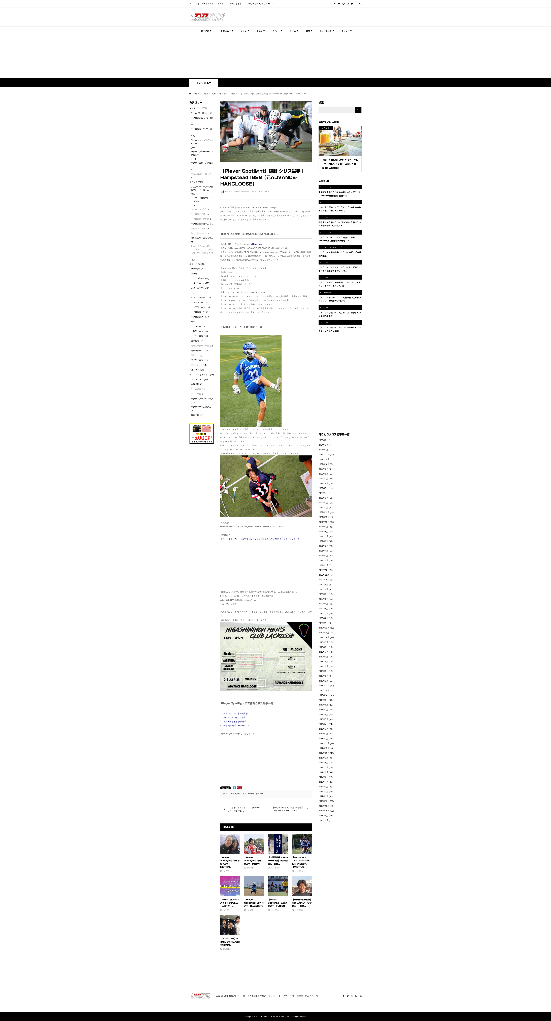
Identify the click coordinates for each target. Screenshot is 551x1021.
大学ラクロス (197, 331)
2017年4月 (323, 782)
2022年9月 (323, 469)
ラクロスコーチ (198, 312)
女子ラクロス (197, 336)
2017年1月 (323, 796)
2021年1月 (323, 565)
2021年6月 (323, 541)
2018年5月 (323, 719)
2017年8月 (323, 762)
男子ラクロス (197, 360)
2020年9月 (323, 584)
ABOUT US (221, 996)
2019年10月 (324, 637)
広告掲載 (252, 996)
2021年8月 (323, 531)
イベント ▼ (277, 31)
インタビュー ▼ (226, 31)
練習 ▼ (309, 31)
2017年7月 (323, 767)
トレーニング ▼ (327, 31)
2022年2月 (323, 502)
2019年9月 (323, 642)
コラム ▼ (260, 31)
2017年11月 (324, 748)
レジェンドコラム (199, 228)
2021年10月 (324, 522)
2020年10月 (324, 579)
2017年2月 (323, 791)
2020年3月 (323, 613)
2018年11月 (324, 690)
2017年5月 (323, 777)
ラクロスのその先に (200, 219)
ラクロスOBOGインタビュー (202, 119)
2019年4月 (323, 666)
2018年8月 (323, 705)
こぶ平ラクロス (198, 307)
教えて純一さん (198, 233)
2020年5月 (323, 604)
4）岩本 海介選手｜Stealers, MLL (235, 725)
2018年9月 (323, 700)
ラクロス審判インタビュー (202, 164)
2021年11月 (324, 517)
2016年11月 (324, 806)
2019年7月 (323, 652)
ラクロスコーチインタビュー (202, 130)
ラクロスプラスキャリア (202, 399)
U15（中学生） (198, 283)
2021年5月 (323, 546)
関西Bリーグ (196, 365)
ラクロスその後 (198, 214)
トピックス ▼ (205, 31)
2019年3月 (323, 671)
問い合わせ (273, 996)
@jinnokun (256, 244)
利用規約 (262, 996)
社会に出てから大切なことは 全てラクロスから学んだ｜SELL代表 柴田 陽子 (202, 251)
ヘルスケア (194, 370)
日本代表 (195, 341)
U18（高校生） (198, 288)
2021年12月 (324, 512)
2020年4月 (323, 608)
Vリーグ (194, 293)
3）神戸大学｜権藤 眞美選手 (233, 721)
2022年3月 (323, 498)
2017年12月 (324, 743)
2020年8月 (323, 589)
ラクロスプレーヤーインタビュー (250, 794)
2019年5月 (323, 661)
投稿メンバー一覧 (237, 996)
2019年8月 (323, 647)
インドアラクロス (199, 297)
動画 (193, 321)
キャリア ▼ (346, 31)
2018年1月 (323, 738)
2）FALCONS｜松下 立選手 (232, 717)
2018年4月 (323, 724)
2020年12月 (324, 570)
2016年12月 (324, 801)
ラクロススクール (199, 317)
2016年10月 (324, 811)
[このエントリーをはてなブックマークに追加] (234, 787)
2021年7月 (323, 536)
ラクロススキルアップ (199, 374)
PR (192, 273)
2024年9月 (323, 445)
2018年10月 (324, 695)
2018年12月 (324, 685)
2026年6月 (323, 440)
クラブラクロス (198, 302)
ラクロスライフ (196, 379)
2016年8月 (323, 820)
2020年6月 (323, 599)
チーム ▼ (294, 31)
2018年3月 (323, 729)
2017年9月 (323, 758)
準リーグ (195, 355)
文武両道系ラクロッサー (202, 174)
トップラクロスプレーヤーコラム (202, 199)
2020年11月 (324, 575)
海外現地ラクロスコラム (202, 238)
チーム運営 (196, 389)
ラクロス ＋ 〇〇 (198, 209)
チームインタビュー (200, 113)
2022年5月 (323, 488)
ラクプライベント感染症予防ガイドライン (300, 996)
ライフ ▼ (245, 31)
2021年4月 (323, 551)
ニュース (193, 264)
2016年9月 (323, 815)
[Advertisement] (275, 56)
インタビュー (204, 82)
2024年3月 (323, 450)
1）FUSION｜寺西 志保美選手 (234, 713)
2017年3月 (323, 786)
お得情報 (195, 384)
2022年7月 (323, 478)
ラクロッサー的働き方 (201, 407)
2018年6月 (323, 714)
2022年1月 (323, 507)
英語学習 (195, 415)
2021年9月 (323, 527)
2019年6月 (323, 657)
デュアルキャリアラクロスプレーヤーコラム (202, 188)
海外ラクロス (197, 350)
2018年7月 (323, 709)
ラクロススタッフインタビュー (202, 142)
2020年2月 (323, 618)
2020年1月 (323, 623)
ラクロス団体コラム (200, 224)
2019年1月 (323, 681)
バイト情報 (196, 394)
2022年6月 (323, 483)
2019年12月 (324, 628)
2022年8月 (323, 474)
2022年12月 (324, 454)
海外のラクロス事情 (200, 345)
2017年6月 (323, 772)
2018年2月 (323, 734)
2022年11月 (324, 459)
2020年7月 (323, 594)
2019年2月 (323, 676)
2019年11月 (324, 632)
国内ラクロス (197, 326)
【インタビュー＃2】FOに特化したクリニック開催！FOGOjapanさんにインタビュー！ (260, 539)
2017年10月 (324, 753)
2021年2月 (323, 560)
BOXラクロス (197, 269)
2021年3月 (323, 556)
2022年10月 (324, 464)
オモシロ (193, 182)
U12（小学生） (198, 278)
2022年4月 (323, 493)
